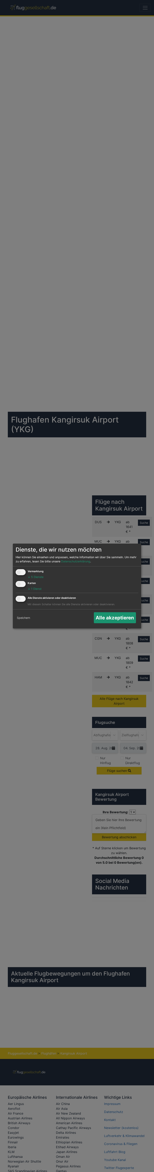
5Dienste (36, 577)
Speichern (23, 617)
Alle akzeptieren (115, 618)
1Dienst (35, 588)
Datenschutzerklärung (75, 561)
